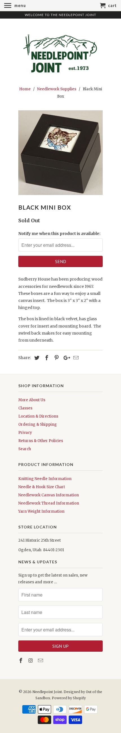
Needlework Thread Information (48, 503)
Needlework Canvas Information (48, 495)
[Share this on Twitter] (36, 358)
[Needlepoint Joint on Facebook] (21, 660)
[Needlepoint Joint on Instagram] (31, 660)
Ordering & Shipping (37, 424)
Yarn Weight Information (41, 511)
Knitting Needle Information (44, 478)
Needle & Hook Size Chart (41, 487)
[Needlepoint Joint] (60, 51)
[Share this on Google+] (65, 358)
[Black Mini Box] (60, 152)
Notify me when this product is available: (59, 233)
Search (24, 449)
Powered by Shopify (69, 698)
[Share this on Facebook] (45, 358)
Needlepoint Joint (47, 692)
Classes (25, 408)
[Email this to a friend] (75, 358)
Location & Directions (38, 416)
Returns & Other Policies (40, 440)
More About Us (31, 400)
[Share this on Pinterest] (55, 358)
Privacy (25, 432)
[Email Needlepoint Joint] (41, 660)
